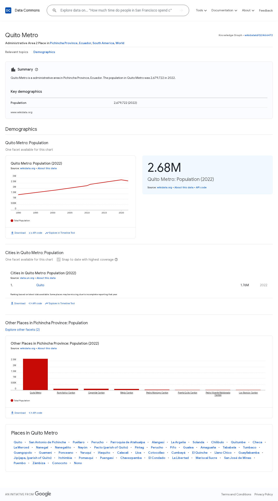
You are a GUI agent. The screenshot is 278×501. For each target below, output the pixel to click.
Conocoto (59, 463)
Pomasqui (86, 458)
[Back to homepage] (8, 10)
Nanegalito (63, 447)
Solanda (198, 442)
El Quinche (200, 453)
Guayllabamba (248, 453)
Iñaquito (104, 453)
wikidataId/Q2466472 (259, 35)
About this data (47, 168)
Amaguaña (208, 447)
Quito (40, 285)
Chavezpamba (131, 458)
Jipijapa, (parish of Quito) (32, 458)
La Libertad (180, 458)
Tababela (229, 447)
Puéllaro (78, 442)
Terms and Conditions (236, 494)
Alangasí (158, 442)
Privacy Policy (264, 494)
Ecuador (85, 43)
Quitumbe (238, 442)
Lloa (138, 453)
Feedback (266, 10)
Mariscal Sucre (206, 458)
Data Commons (27, 10)
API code (37, 232)
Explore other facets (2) (22, 330)
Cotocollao (156, 453)
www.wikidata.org (21, 112)
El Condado (157, 458)
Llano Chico (223, 453)
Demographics (44, 52)
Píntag (139, 447)
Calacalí (122, 453)
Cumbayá (178, 453)
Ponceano (66, 453)
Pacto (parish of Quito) (111, 447)
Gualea (188, 447)
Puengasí (106, 458)
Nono (78, 463)
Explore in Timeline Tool (62, 232)
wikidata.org (27, 168)
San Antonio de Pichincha (47, 442)
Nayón (82, 447)
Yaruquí (85, 453)
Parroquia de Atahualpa (128, 442)
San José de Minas (237, 458)
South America (103, 43)
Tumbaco (249, 447)
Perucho (97, 442)
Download (20, 232)
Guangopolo (23, 453)
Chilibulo (217, 442)
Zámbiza (39, 463)
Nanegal (42, 447)
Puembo (20, 463)
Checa (257, 442)
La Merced (21, 447)
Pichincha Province (64, 43)
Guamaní (45, 453)
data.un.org (27, 277)
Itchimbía (65, 458)
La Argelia (178, 442)
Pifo (173, 447)
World (120, 43)
